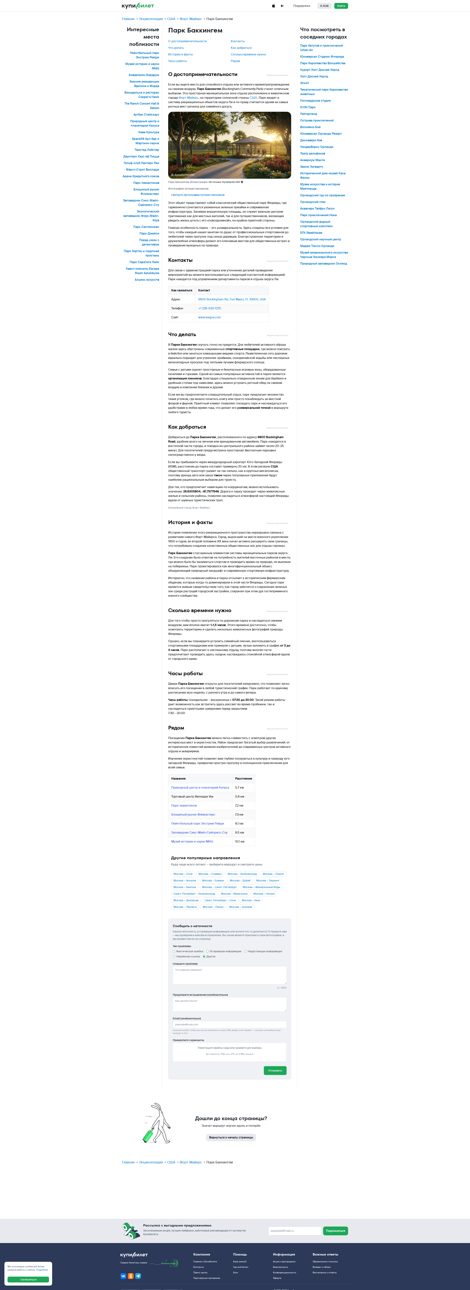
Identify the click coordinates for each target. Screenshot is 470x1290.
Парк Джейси (149, 233)
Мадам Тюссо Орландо (317, 246)
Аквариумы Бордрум (144, 75)
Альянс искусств (147, 280)
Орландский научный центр (320, 239)
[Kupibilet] (138, 6)
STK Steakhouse (311, 233)
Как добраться (241, 48)
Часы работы (177, 61)
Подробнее (42, 1269)
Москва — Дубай (240, 880)
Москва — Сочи (183, 874)
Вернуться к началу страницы (231, 1137)
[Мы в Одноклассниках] (131, 1276)
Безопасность (280, 1267)
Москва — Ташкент (267, 880)
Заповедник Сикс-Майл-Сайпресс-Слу (199, 832)
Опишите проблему (185, 963)
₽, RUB (324, 6)
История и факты (180, 54)
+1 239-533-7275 (209, 308)
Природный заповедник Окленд (323, 263)
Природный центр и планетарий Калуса (200, 787)
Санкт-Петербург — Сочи (220, 900)
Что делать (176, 48)
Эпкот (304, 83)
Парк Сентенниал (146, 227)
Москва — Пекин (213, 907)
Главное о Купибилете (205, 1261)
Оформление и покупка (325, 1261)
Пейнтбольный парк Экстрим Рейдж (197, 823)
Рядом (235, 61)
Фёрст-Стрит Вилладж (142, 170)
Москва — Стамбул (210, 874)
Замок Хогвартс (311, 167)
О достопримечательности (187, 41)
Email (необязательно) (187, 1018)
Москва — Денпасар (186, 900)
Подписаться (335, 1231)
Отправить (275, 1070)
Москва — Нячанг (264, 893)
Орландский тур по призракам (322, 195)
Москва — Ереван (213, 880)
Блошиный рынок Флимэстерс (193, 814)
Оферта (277, 1278)
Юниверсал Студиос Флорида (322, 57)
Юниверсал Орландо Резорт (321, 134)
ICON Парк (308, 107)
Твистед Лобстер (147, 150)
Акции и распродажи (284, 1261)
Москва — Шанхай (240, 907)
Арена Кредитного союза (141, 176)
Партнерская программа (206, 1278)
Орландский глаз (312, 202)
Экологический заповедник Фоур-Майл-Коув (141, 216)
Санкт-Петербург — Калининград (194, 893)
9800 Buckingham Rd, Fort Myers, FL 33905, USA (232, 299)
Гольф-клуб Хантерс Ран (141, 163)
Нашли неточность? (277, 75)
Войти (341, 6)
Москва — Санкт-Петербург (219, 887)
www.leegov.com (209, 317)
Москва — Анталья (184, 880)
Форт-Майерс (191, 19)
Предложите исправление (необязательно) (200, 994)
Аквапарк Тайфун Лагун (317, 208)
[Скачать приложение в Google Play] (282, 6)
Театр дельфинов (312, 153)
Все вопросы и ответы (325, 1272)
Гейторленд (308, 114)
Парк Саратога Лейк (144, 262)
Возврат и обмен (322, 1267)
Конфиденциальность (284, 1272)
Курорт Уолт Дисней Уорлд (319, 70)
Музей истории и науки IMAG (192, 841)
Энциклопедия (151, 19)
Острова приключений (317, 120)
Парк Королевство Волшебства (322, 63)
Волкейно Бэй (310, 127)
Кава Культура (148, 132)
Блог (235, 1272)
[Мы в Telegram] (138, 1276)
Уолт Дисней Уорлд (314, 76)
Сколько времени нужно (248, 54)
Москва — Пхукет (273, 874)
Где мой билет (240, 1267)
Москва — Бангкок (184, 887)
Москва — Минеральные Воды (261, 887)
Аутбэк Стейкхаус (146, 115)
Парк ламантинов (146, 183)
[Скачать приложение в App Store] (273, 6)
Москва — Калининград (242, 874)
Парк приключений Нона (318, 215)
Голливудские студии (315, 101)
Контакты (238, 41)
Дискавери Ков (311, 140)
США (171, 19)
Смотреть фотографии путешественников (198, 194)
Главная (128, 19)
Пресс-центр (200, 1272)
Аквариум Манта (312, 160)
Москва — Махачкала (234, 893)
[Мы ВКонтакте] (123, 1276)
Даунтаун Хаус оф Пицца (141, 156)
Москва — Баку (251, 900)
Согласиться (28, 1279)
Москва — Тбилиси (185, 907)
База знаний (239, 1261)
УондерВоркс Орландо (316, 147)
